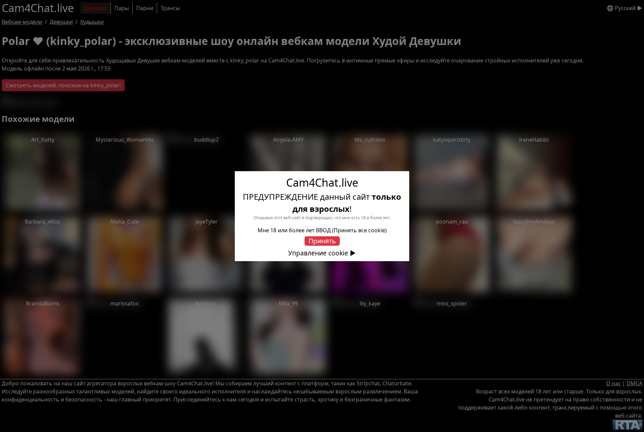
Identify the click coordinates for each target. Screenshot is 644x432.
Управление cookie (318, 253)
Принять (322, 240)
